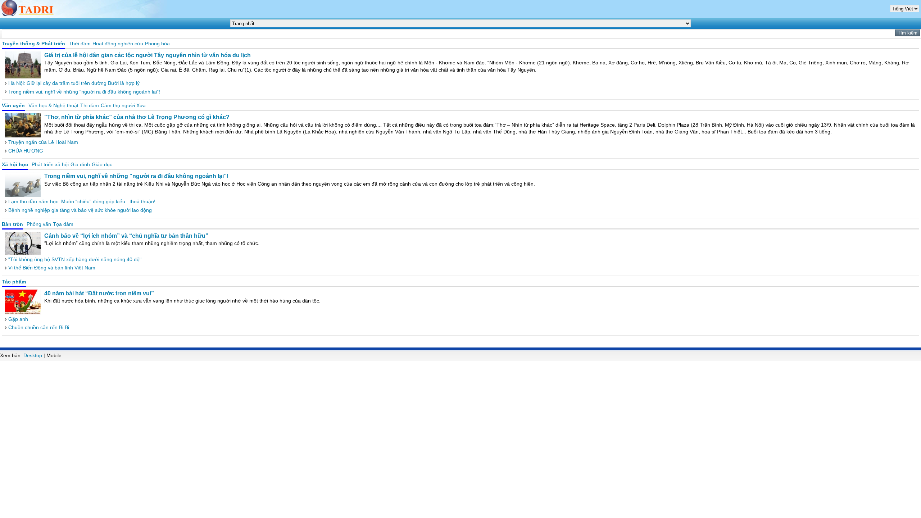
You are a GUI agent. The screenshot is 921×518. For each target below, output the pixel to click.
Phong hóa (157, 43)
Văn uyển (13, 105)
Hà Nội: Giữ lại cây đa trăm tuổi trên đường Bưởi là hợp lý (74, 83)
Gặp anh (18, 319)
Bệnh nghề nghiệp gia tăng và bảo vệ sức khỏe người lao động (80, 210)
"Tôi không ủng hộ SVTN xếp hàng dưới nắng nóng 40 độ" (74, 259)
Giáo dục (102, 164)
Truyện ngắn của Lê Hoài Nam (43, 142)
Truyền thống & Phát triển (33, 43)
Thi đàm (89, 105)
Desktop (32, 355)
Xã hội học (15, 164)
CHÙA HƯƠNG (25, 151)
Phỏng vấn (39, 224)
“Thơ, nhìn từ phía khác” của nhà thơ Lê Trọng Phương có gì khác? (137, 117)
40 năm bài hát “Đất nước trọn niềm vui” (99, 293)
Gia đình (80, 164)
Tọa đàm (63, 224)
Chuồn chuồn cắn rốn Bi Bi (38, 327)
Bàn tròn (12, 224)
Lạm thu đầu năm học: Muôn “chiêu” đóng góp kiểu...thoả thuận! (81, 201)
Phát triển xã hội (50, 164)
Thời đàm (80, 43)
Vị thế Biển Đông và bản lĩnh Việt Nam (51, 268)
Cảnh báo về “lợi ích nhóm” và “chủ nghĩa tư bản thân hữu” (126, 236)
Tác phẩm (14, 282)
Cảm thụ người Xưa (123, 105)
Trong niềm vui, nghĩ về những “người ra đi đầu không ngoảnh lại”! (84, 92)
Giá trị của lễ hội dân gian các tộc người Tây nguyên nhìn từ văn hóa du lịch (147, 55)
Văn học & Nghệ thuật (53, 105)
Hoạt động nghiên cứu (117, 43)
